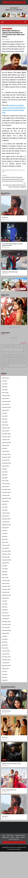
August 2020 (5, 576)
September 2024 (6, 455)
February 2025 (6, 441)
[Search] (25, 22)
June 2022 (4, 520)
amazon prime (8, 170)
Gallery (12, 850)
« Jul (2, 382)
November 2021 (6, 532)
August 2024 (5, 458)
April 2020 (5, 587)
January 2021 (5, 561)
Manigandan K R (6, 39)
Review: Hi (4, 750)
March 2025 (5, 438)
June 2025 (4, 429)
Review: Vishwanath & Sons (9, 803)
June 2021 (4, 546)
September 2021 (6, 538)
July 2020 (4, 579)
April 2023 (5, 491)
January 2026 (5, 411)
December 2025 (6, 414)
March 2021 (5, 555)
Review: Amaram (6, 724)
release (15, 170)
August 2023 (5, 479)
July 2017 (4, 684)
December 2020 (6, 564)
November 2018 (6, 637)
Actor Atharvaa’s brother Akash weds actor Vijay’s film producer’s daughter (14, 185)
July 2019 (4, 614)
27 (18, 375)
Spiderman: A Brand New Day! (10, 272)
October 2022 (5, 508)
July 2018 (4, 649)
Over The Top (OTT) (14, 852)
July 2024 (4, 461)
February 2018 (6, 664)
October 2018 (5, 640)
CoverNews (11, 862)
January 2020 (5, 596)
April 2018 (5, 658)
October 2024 (5, 452)
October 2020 (5, 570)
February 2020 (6, 593)
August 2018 (5, 646)
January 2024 (5, 464)
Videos (17, 850)
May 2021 (4, 549)
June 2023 (4, 485)
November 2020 (6, 567)
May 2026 (4, 400)
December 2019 (6, 599)
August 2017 (5, 681)
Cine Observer (14, 8)
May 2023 (4, 488)
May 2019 (4, 620)
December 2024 (6, 447)
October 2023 (5, 473)
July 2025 (4, 426)
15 (25, 369)
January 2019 (5, 631)
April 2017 (5, 693)
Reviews (4, 213)
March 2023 (5, 494)
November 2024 (6, 449)
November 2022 (6, 505)
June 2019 (4, 617)
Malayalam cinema (20, 848)
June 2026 (4, 397)
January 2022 (5, 529)
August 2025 (5, 423)
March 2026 (5, 405)
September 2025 (6, 420)
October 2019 (5, 605)
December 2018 (6, 634)
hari (12, 170)
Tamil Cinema (8, 28)
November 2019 (6, 602)
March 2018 (5, 661)
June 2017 (4, 687)
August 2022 (5, 514)
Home (4, 28)
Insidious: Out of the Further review (11, 776)
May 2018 (4, 655)
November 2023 (6, 470)
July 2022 (4, 517)
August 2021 (5, 540)
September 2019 (6, 608)
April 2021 (5, 552)
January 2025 (5, 444)
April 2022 (5, 523)
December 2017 (6, 670)
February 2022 (6, 526)
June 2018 (4, 652)
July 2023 (4, 482)
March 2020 (5, 590)
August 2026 (5, 391)
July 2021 (4, 543)
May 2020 (4, 584)
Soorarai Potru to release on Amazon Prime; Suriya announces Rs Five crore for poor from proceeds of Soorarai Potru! (13, 178)
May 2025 (4, 432)
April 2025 (5, 435)
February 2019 (6, 629)
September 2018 (6, 643)
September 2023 (6, 476)
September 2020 (6, 573)
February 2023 (6, 496)
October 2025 (5, 417)
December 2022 (6, 502)
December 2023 (6, 467)
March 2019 (5, 626)
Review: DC (5, 217)
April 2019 (5, 623)
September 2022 (6, 511)
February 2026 (6, 408)
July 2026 (4, 394)
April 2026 (5, 403)
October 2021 (5, 535)
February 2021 (6, 558)
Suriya (3, 171)
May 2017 (4, 690)
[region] (14, 313)
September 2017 (6, 678)
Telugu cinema (5, 850)
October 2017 (5, 675)
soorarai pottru (21, 170)
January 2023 (5, 499)
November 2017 (6, 673)
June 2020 (4, 582)
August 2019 (5, 611)
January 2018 (5, 667)
